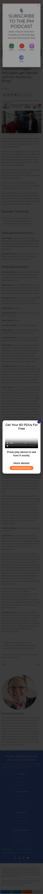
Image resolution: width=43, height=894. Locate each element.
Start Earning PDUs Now (21, 468)
